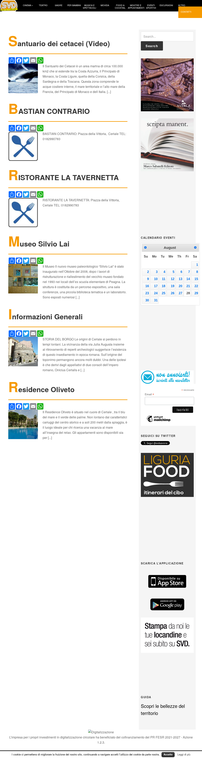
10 (156, 279)
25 (163, 293)
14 (188, 279)
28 (188, 293)
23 (147, 293)
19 (172, 286)
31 (156, 300)
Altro (181, 5)
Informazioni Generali (45, 316)
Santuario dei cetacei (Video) (59, 43)
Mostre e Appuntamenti (135, 6)
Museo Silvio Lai (38, 243)
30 (147, 300)
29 (196, 293)
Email (149, 394)
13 (180, 279)
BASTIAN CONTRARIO (49, 111)
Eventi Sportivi (151, 6)
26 (172, 293)
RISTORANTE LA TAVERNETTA (63, 177)
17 (156, 286)
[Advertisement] (170, 203)
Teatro (43, 5)
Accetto (168, 754)
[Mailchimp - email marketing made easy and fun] (158, 421)
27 (180, 293)
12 (172, 279)
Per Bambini (74, 5)
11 (163, 279)
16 (147, 286)
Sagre (58, 5)
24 (156, 293)
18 (163, 286)
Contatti (186, 11)
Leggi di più (183, 754)
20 (180, 286)
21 (188, 286)
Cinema (28, 5)
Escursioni (166, 5)
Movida (105, 5)
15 (196, 279)
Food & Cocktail (120, 6)
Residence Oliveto (41, 389)
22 (196, 286)
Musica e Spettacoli (89, 6)
